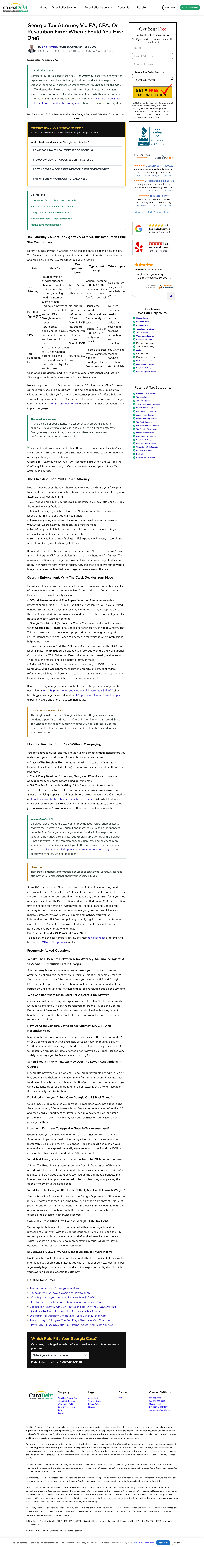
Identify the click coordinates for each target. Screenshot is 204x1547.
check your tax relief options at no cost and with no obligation (78, 849)
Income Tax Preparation (146, 418)
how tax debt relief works (63, 403)
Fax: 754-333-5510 (157, 1401)
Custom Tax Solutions (145, 457)
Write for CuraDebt (65, 1404)
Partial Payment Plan (145, 361)
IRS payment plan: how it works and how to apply (60, 1293)
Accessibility (93, 1398)
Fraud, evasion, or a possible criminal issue (63, 159)
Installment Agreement (146, 436)
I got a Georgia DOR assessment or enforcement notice (71, 169)
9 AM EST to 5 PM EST (158, 1407)
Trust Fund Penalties (145, 329)
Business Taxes (142, 322)
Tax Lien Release (143, 401)
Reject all (178, 1542)
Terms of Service (94, 1401)
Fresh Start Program (145, 368)
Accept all (163, 1542)
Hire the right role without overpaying (51, 218)
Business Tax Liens (144, 339)
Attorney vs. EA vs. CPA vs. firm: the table (53, 200)
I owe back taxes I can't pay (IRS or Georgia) (63, 150)
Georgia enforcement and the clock (50, 212)
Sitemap (91, 1407)
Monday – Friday (155, 1404)
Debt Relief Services (64, 7)
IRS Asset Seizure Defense (147, 425)
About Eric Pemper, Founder (69, 1398)
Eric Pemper (49, 47)
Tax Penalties (142, 332)
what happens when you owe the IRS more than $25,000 (78, 690)
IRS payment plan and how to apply (98, 695)
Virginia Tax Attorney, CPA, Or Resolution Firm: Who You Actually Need (73, 1306)
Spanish (61, 1413)
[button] (152, 90)
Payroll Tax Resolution (145, 408)
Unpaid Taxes (142, 318)
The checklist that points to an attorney (52, 206)
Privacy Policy (94, 1404)
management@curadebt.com (160, 1410)
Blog (60, 1410)
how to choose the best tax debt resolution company (63, 799)
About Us (123, 7)
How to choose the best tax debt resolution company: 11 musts (68, 1302)
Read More (169, 176)
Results (142, 7)
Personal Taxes (142, 325)
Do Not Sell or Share (146, 1543)
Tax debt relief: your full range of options (54, 1288)
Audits (139, 350)
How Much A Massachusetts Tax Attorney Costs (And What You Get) (72, 1325)
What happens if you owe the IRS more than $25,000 (62, 1297)
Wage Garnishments (145, 336)
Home (43, 7)
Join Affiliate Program (66, 1401)
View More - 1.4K (153, 212)
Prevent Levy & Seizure (146, 393)
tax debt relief (96, 938)
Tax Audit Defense (144, 422)
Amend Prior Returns (145, 415)
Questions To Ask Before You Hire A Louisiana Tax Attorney (66, 1311)
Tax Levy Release (143, 397)
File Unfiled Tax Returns (146, 411)
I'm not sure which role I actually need (60, 178)
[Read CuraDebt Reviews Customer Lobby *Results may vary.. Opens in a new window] (159, 286)
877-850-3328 (155, 1398)
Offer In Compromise (145, 364)
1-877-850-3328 (71, 1362)
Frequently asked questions (46, 224)
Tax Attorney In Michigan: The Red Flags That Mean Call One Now (70, 1320)
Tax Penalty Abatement (146, 429)
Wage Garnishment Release (148, 404)
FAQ (120, 1398)
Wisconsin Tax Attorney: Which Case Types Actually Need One (68, 1316)
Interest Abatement (144, 450)
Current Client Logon (66, 1407)
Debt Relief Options (97, 7)
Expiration (140, 454)
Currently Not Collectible (147, 447)
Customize (115, 1543)
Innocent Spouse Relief (146, 371)
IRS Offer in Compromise (52, 942)
